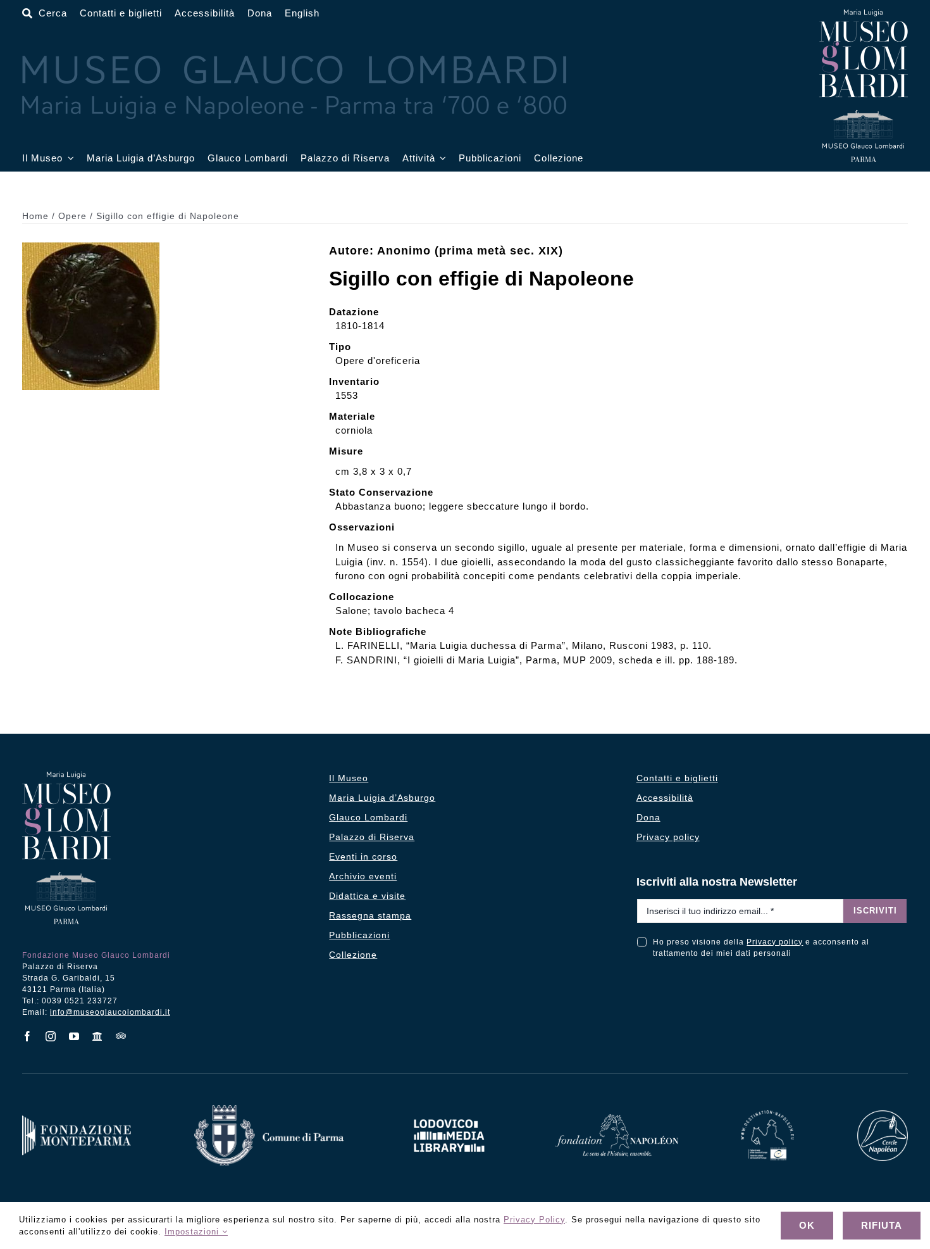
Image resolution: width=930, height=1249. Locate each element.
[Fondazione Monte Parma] (76, 1120)
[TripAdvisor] (121, 1036)
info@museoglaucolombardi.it (110, 1012)
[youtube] (74, 1036)
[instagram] (51, 1036)
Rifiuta (881, 1225)
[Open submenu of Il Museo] (68, 158)
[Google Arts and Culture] (97, 1036)
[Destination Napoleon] (767, 1115)
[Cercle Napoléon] (882, 1115)
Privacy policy (775, 942)
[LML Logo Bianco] (449, 1115)
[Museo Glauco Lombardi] (863, 14)
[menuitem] (302, 13)
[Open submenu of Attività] (441, 158)
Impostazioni (193, 1231)
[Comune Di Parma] (269, 1110)
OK (807, 1225)
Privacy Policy (534, 1219)
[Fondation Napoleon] (616, 1119)
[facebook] (27, 1036)
